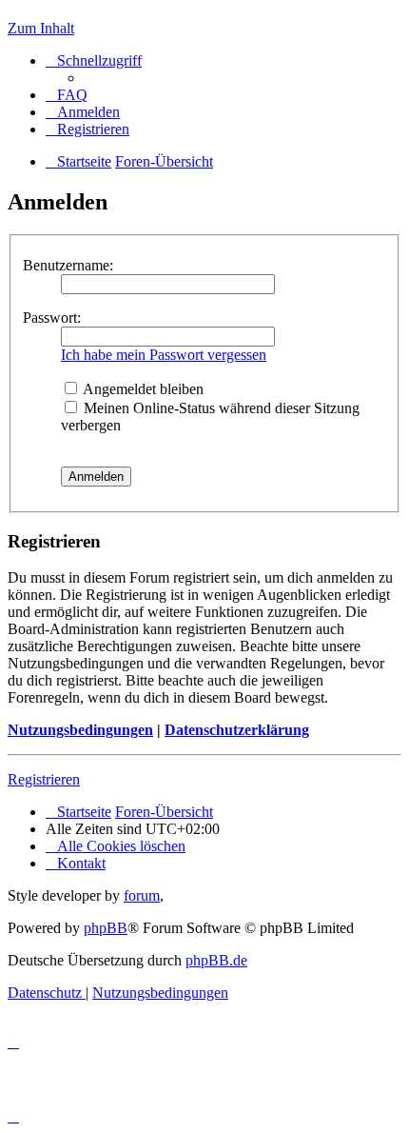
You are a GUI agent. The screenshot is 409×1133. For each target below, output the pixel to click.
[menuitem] (67, 95)
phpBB (105, 928)
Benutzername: (68, 265)
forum (142, 895)
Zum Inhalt (41, 28)
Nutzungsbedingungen (80, 730)
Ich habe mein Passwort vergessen (163, 355)
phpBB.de (216, 960)
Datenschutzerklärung (237, 730)
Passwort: (52, 317)
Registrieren (44, 779)
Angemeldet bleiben (142, 389)
